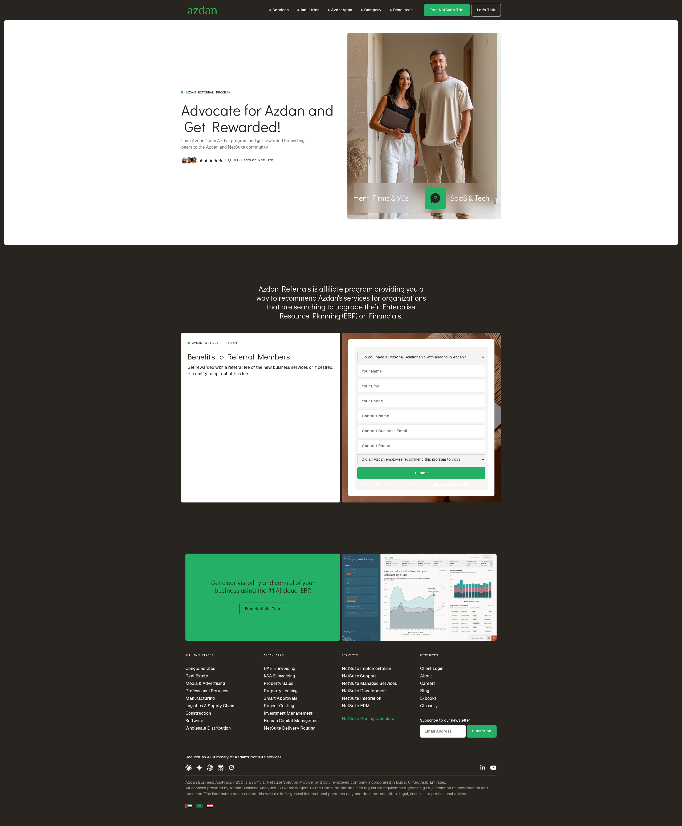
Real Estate (196, 676)
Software (194, 720)
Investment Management (288, 713)
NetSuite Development (364, 691)
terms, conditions (338, 788)
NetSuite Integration (361, 698)
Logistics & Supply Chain (209, 706)
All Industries (199, 655)
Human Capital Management (292, 720)
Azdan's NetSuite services (258, 757)
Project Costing (279, 706)
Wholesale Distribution (208, 728)
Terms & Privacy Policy (451, 483)
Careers (428, 683)
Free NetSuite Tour (263, 608)
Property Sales (278, 683)
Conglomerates (200, 668)
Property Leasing (281, 691)
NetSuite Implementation (366, 668)
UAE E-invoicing (279, 668)
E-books (428, 698)
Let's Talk (486, 9)
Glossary (429, 706)
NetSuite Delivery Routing (289, 728)
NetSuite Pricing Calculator (369, 718)
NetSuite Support (359, 676)
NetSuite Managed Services (369, 683)
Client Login (431, 668)
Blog (424, 691)
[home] (199, 10)
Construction (198, 713)
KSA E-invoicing (279, 676)
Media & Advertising (205, 683)
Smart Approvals (280, 698)
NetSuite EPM (356, 706)
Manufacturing (200, 698)
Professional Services (206, 691)
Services (350, 655)
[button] (279, 10)
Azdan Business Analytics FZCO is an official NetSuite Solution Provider (249, 782)
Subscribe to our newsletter (445, 720)
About (426, 676)
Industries (310, 9)
